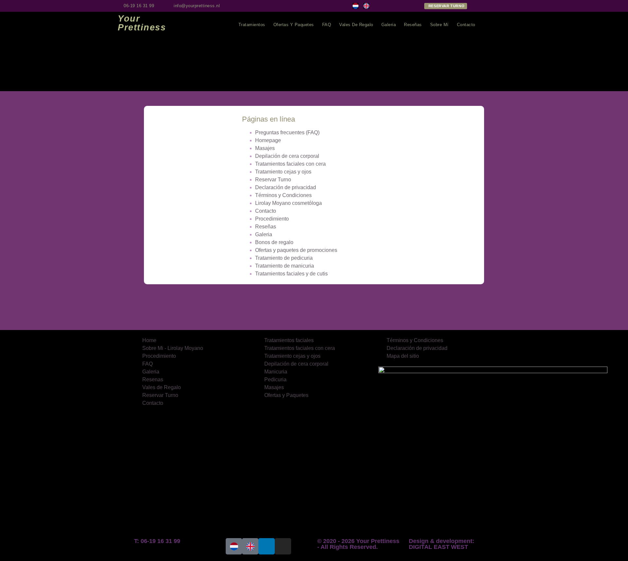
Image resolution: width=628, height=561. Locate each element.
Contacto (466, 24)
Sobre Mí (439, 24)
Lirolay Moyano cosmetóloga (288, 203)
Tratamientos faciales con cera (290, 164)
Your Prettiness (142, 23)
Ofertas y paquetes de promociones (296, 250)
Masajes (265, 148)
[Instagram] (262, 6)
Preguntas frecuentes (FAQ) (287, 132)
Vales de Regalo (356, 24)
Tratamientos (251, 24)
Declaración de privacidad (285, 187)
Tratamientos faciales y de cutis (291, 273)
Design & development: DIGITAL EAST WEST (441, 544)
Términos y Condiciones (283, 195)
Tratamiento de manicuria (284, 266)
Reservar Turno (273, 179)
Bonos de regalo (274, 242)
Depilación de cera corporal (287, 156)
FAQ (326, 24)
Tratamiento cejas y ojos (283, 171)
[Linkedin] (272, 6)
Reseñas (413, 24)
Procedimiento (272, 219)
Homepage (268, 140)
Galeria (388, 24)
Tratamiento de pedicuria (284, 258)
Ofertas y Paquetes (293, 24)
